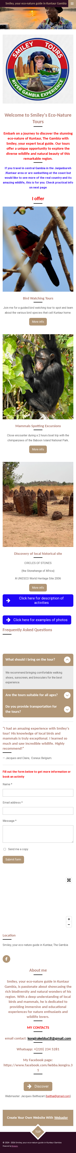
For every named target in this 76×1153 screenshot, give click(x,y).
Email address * (13, 802)
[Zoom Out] (69, 924)
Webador (61, 1118)
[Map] (38, 902)
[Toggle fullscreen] (69, 880)
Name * (7, 784)
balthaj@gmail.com (58, 1096)
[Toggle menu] (72, 3)
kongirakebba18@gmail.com (49, 1038)
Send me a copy (18, 849)
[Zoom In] (69, 919)
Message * (9, 821)
